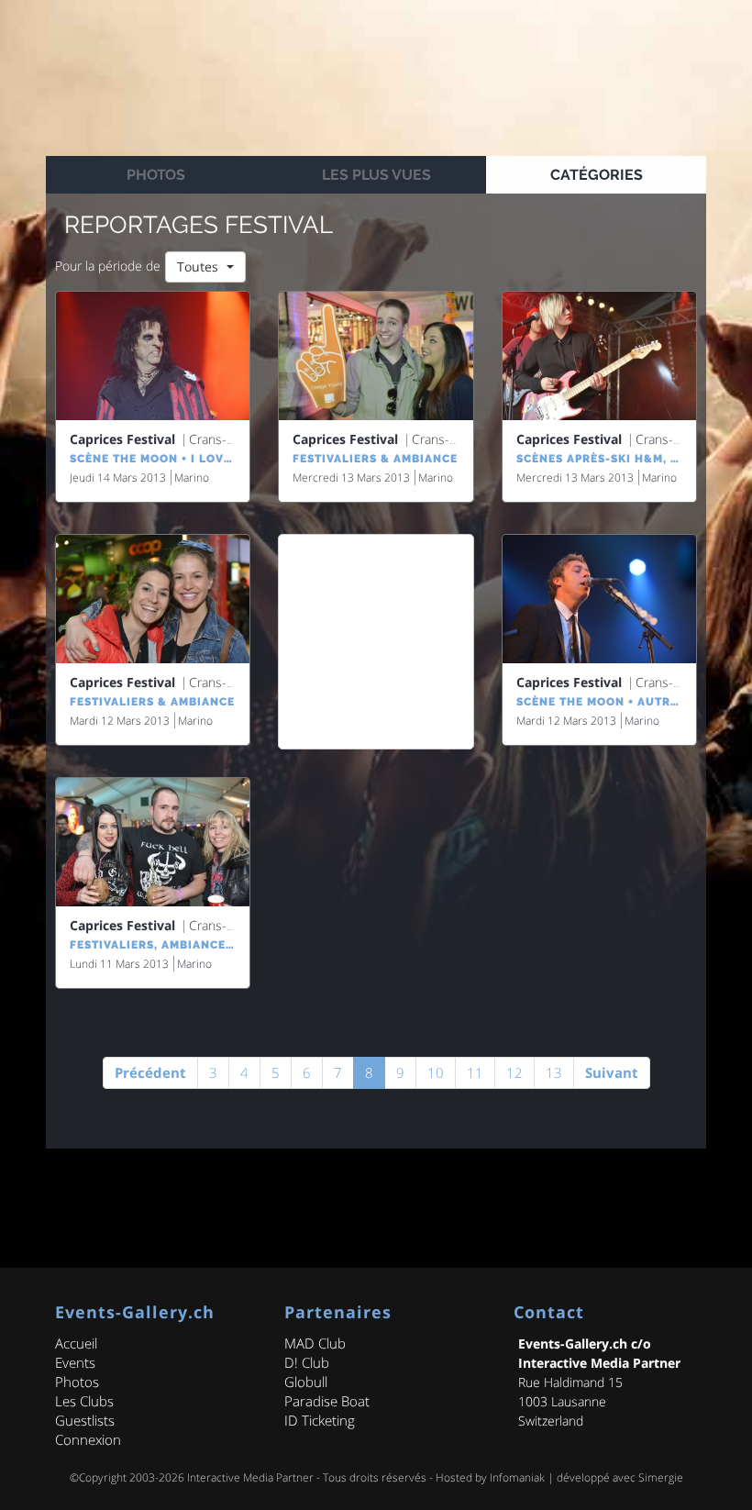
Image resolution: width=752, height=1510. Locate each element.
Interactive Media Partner (250, 1477)
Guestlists (85, 1420)
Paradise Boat (327, 1401)
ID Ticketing (319, 1420)
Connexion (88, 1439)
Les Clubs (84, 1401)
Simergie (660, 1477)
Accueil (76, 1343)
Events (75, 1362)
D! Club (306, 1362)
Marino (191, 477)
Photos (156, 174)
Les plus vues (376, 174)
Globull (305, 1381)
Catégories (596, 174)
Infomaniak (517, 1477)
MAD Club (315, 1343)
